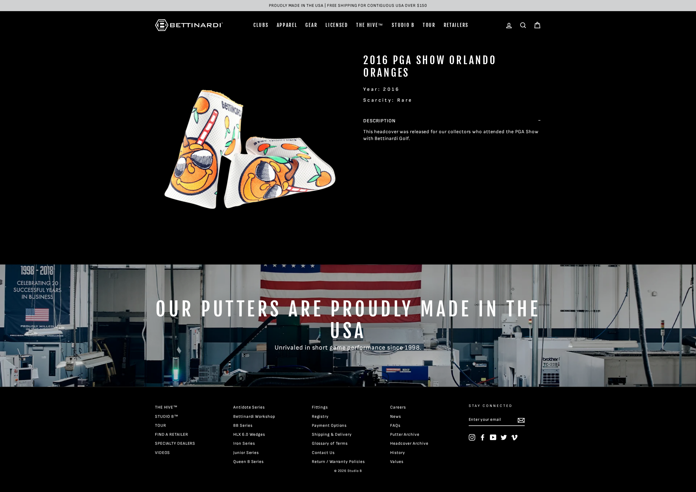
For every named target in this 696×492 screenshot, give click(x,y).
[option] (348, 5)
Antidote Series (249, 407)
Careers (398, 407)
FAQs (395, 425)
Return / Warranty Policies (338, 461)
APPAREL (287, 25)
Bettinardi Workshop (254, 416)
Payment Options (329, 425)
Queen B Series (248, 461)
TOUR (429, 25)
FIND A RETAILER (171, 434)
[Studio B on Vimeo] (514, 437)
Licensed (336, 25)
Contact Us (323, 452)
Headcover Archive (409, 443)
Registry (320, 416)
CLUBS (261, 25)
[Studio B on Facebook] (482, 437)
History (397, 452)
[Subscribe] (521, 420)
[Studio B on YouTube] (493, 437)
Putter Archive (405, 434)
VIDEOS (162, 452)
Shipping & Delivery (332, 434)
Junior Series (246, 452)
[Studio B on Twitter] (504, 437)
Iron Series (244, 443)
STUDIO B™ (166, 416)
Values (396, 461)
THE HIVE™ (370, 25)
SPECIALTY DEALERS (175, 443)
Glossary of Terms (330, 443)
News (395, 416)
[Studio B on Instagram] (472, 437)
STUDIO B (403, 25)
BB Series (242, 425)
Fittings (320, 407)
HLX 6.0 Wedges (249, 434)
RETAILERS (456, 25)
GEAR (311, 25)
